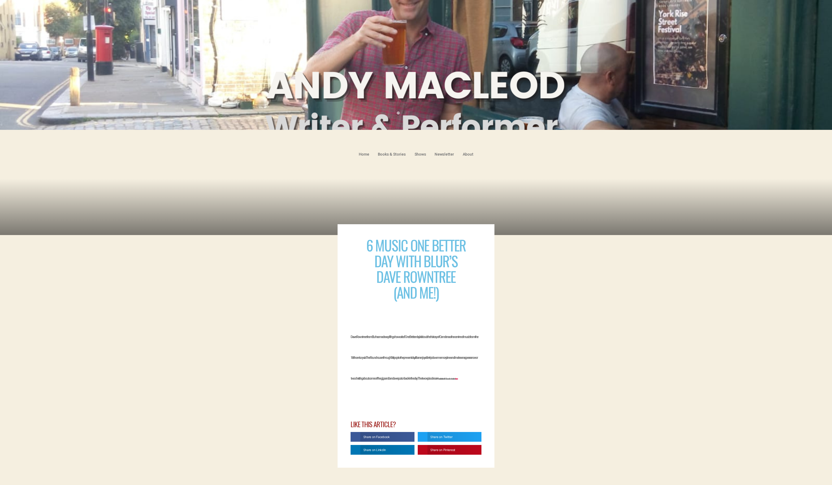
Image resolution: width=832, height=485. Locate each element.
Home (364, 154)
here (456, 379)
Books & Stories (392, 154)
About (468, 154)
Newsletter (444, 154)
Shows (420, 154)
